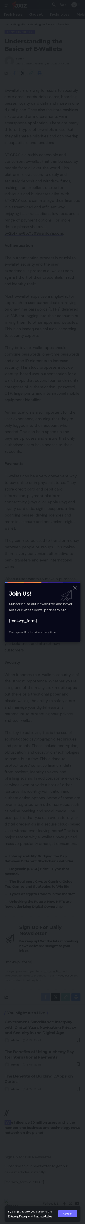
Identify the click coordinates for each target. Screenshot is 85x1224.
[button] (67, 1213)
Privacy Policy (17, 1216)
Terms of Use (43, 1216)
